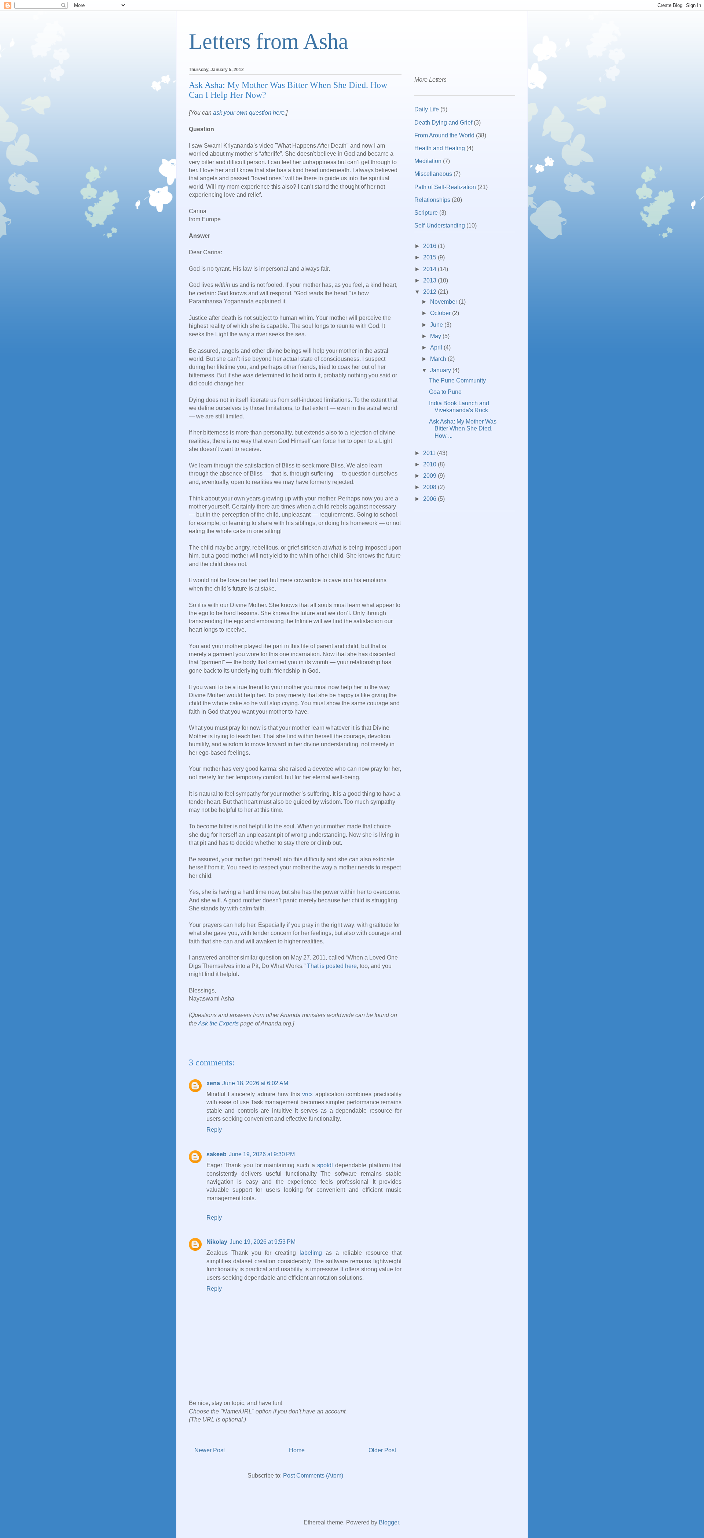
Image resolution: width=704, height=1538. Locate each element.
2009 (430, 476)
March (439, 359)
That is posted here (332, 966)
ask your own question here (249, 113)
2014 (430, 269)
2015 (430, 257)
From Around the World (444, 135)
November (444, 302)
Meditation (427, 161)
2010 (430, 464)
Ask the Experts (218, 1023)
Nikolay (216, 1242)
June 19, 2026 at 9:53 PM (263, 1242)
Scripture (426, 213)
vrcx (307, 1094)
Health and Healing (439, 148)
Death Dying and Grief (443, 122)
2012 (430, 292)
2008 (430, 487)
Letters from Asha (268, 41)
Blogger (389, 1522)
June (437, 325)
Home (297, 1450)
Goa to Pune (445, 392)
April (437, 347)
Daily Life (426, 109)
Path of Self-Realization (445, 187)
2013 (430, 280)
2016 (430, 246)
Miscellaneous (433, 174)
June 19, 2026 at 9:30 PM (262, 1154)
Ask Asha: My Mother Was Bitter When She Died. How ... (462, 428)
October (441, 313)
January (441, 370)
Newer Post (209, 1450)
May (436, 336)
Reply (214, 1130)
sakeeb (216, 1154)
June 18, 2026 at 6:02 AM (255, 1083)
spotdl (325, 1165)
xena (213, 1083)
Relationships (432, 200)
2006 (430, 499)
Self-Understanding (439, 225)
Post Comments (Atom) (313, 1475)
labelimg (311, 1253)
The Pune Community (457, 380)
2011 (430, 453)
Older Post (382, 1450)
